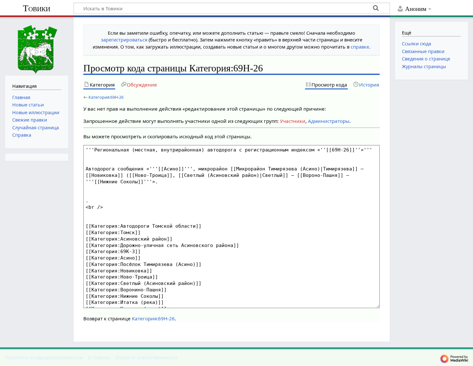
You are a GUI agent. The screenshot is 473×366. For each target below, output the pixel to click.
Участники (292, 121)
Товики (36, 8)
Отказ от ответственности (146, 357)
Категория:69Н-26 (106, 97)
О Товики (99, 357)
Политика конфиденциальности (44, 357)
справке (360, 47)
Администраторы (328, 121)
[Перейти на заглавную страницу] (37, 45)
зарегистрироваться (124, 40)
